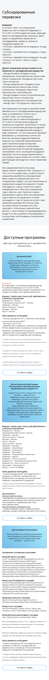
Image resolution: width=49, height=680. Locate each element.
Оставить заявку (24, 372)
